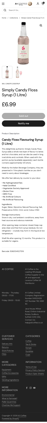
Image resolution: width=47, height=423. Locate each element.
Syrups (28, 348)
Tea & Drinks (31, 344)
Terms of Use (31, 367)
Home (4, 18)
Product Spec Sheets (35, 373)
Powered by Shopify (10, 418)
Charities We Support (11, 405)
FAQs (4, 354)
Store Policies (8, 350)
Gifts (4, 376)
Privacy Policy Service (35, 370)
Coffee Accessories (10, 373)
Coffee (28, 341)
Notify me (23, 123)
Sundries (29, 351)
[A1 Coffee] (23, 3)
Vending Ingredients (10, 380)
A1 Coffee (22, 415)
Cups (28, 354)
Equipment (6, 369)
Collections (14, 18)
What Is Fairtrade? (9, 398)
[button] (42, 3)
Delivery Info (7, 344)
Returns (5, 347)
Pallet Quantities (9, 402)
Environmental (8, 395)
